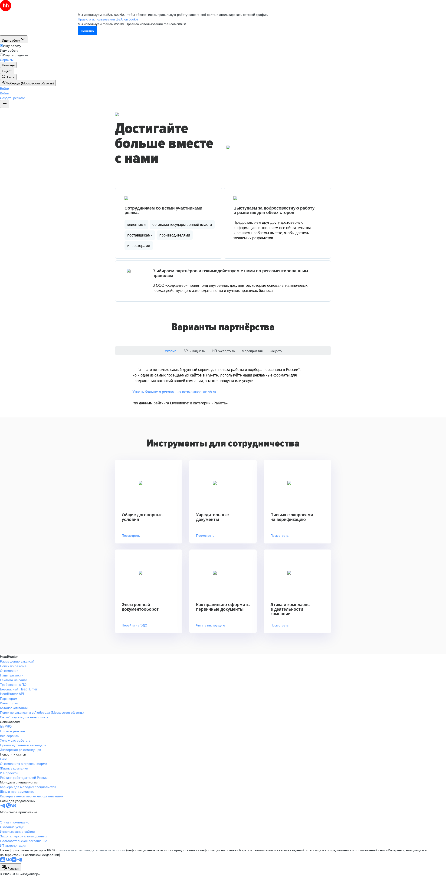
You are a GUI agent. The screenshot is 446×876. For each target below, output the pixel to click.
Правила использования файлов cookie (156, 23)
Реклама (170, 350)
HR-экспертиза (223, 350)
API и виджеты (194, 350)
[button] (4, 88)
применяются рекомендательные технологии (90, 850)
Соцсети (276, 350)
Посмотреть (131, 535)
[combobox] (10, 867)
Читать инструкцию (210, 625)
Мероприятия (252, 350)
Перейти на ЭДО (134, 625)
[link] (8, 77)
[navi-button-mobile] (4, 104)
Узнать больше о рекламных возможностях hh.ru (174, 391)
